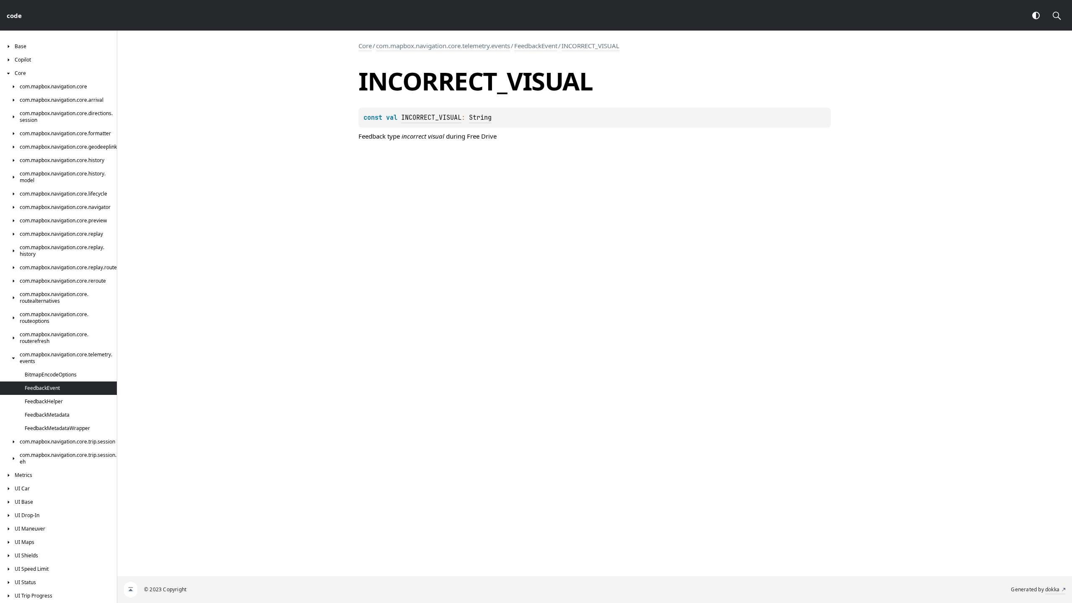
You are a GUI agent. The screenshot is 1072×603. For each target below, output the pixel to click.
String (480, 117)
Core (365, 45)
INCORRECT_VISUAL (590, 45)
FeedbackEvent (535, 45)
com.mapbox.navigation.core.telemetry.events (443, 45)
